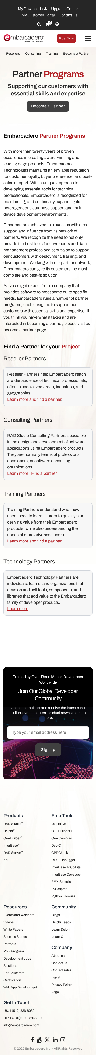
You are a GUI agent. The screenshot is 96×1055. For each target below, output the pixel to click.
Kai (5, 860)
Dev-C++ (58, 845)
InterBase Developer (66, 874)
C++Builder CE (62, 831)
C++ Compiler (61, 838)
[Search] (39, 24)
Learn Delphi (60, 929)
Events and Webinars (18, 915)
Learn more (17, 473)
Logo (55, 992)
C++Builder (12, 838)
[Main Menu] (88, 39)
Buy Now (66, 38)
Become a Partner (76, 53)
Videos (8, 922)
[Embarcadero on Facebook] (32, 1041)
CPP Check (59, 853)
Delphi (9, 831)
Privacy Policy (61, 984)
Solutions (10, 965)
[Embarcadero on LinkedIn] (55, 1041)
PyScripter (59, 889)
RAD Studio (13, 823)
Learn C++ (59, 937)
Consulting (33, 53)
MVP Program (13, 951)
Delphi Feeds (61, 922)
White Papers (13, 929)
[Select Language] (57, 24)
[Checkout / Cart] (47, 24)
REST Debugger (63, 860)
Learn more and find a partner (34, 399)
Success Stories (15, 937)
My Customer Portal (38, 15)
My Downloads (30, 9)
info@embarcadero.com (21, 1025)
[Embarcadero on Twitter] (47, 1039)
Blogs (55, 915)
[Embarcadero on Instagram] (62, 1041)
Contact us (59, 963)
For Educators (13, 973)
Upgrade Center (64, 9)
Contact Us (68, 15)
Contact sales (61, 970)
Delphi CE (58, 824)
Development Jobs (17, 958)
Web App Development (20, 987)
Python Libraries (63, 896)
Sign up (48, 750)
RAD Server (13, 852)
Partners (9, 944)
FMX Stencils (61, 881)
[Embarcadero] (24, 38)
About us (58, 955)
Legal (55, 977)
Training (52, 53)
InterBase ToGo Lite (66, 867)
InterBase (11, 845)
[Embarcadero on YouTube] (39, 1041)
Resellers (13, 53)
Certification (12, 980)
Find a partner (43, 473)
